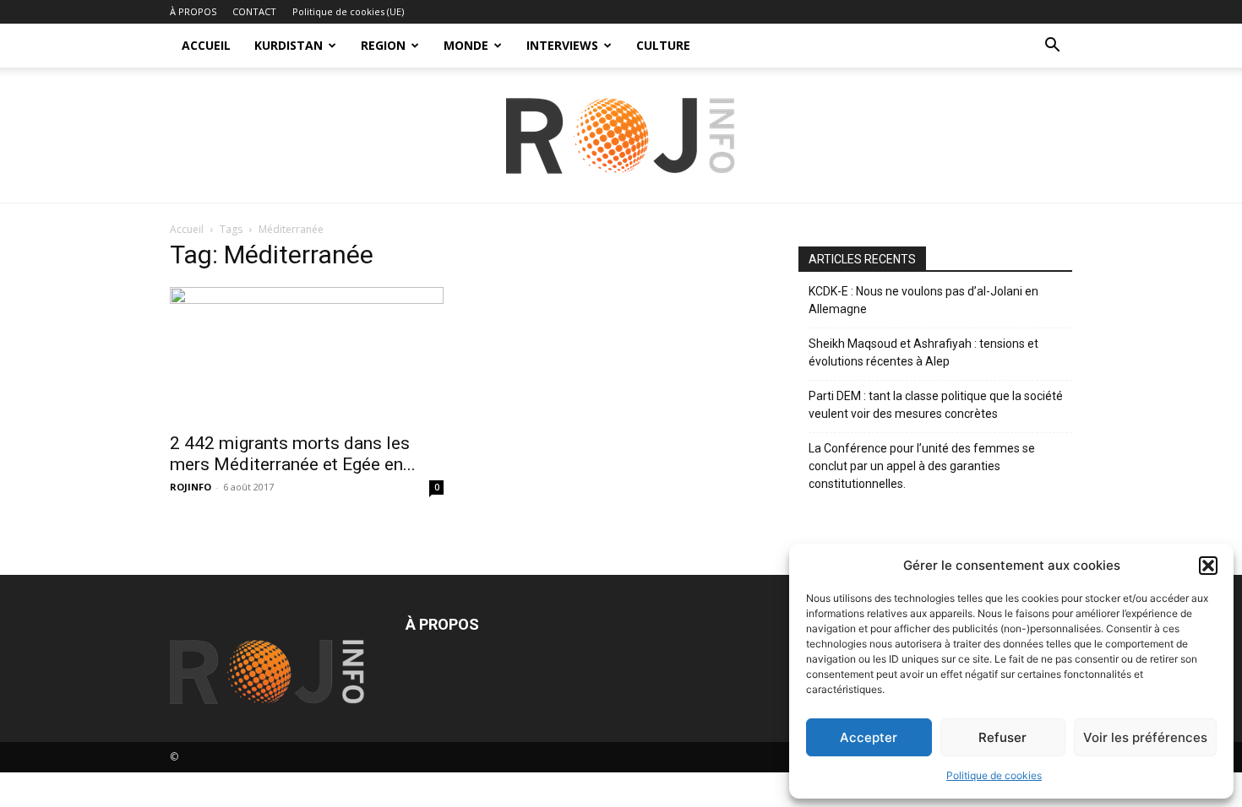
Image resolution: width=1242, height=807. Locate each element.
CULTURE (663, 45)
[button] (1208, 565)
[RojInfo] (621, 136)
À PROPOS (193, 11)
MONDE (466, 45)
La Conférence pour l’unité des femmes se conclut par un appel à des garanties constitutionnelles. (922, 465)
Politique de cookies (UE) (348, 11)
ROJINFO (190, 486)
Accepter (868, 737)
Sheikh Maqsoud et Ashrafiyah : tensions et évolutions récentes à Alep (923, 352)
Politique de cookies (994, 775)
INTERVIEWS (562, 45)
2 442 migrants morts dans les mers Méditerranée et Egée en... (293, 453)
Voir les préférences (1145, 737)
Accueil (187, 229)
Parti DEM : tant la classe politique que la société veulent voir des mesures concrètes (936, 404)
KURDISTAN (288, 45)
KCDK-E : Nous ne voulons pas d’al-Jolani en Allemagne (923, 300)
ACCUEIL (206, 45)
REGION (383, 45)
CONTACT (254, 11)
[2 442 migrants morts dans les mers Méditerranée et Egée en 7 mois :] (307, 354)
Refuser (1002, 737)
